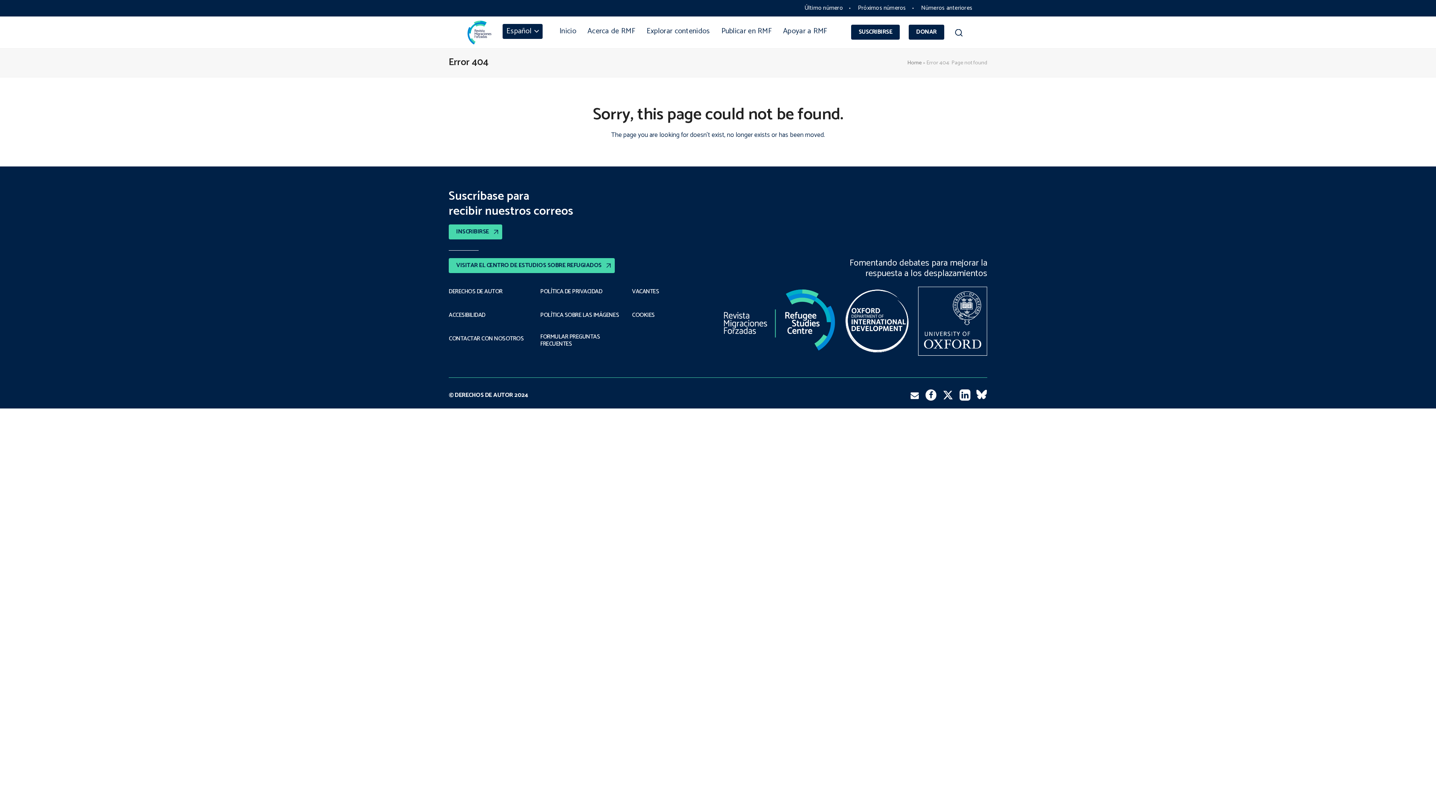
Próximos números (882, 8)
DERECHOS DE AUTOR (476, 291)
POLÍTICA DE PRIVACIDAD (571, 291)
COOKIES (643, 315)
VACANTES (645, 291)
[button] (959, 34)
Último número (823, 8)
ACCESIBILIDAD (467, 315)
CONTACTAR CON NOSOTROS (486, 339)
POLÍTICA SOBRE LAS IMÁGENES (579, 315)
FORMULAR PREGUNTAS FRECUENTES (570, 341)
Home (914, 62)
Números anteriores (946, 8)
